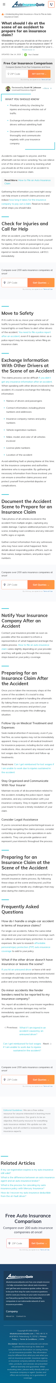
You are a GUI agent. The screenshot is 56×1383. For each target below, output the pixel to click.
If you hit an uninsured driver (16, 969)
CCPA (41, 1339)
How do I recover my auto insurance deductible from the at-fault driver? (26, 1194)
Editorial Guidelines (13, 1110)
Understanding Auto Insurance (19, 14)
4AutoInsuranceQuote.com (21, 1333)
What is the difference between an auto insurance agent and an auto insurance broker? (28, 1179)
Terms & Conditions (28, 1339)
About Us (10, 1316)
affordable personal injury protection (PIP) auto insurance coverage (25, 947)
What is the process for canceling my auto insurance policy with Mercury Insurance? (23, 1187)
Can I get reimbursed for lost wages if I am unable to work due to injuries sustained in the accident (27, 768)
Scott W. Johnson (32, 87)
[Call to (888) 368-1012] (51, 4)
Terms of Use (45, 80)
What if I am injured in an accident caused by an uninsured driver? (32, 1031)
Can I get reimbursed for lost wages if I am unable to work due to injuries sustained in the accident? (22, 1047)
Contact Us (21, 1316)
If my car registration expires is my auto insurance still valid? (27, 1171)
